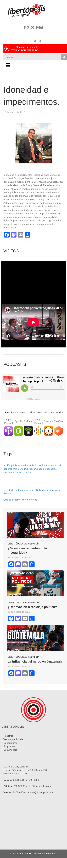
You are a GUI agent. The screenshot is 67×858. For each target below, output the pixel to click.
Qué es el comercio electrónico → (21, 499)
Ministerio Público (22, 468)
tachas (28, 472)
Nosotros (8, 735)
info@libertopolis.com (39, 786)
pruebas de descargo (45, 468)
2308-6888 (19, 780)
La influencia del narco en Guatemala (35, 661)
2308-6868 (19, 786)
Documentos (10, 749)
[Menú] (7, 65)
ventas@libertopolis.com (40, 792)
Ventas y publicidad (13, 739)
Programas (9, 746)
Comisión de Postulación (40, 465)
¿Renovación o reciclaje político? (32, 607)
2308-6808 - (20, 792)
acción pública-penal (14, 465)
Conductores (10, 742)
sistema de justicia (13, 472)
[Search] (64, 57)
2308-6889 (34, 780)
